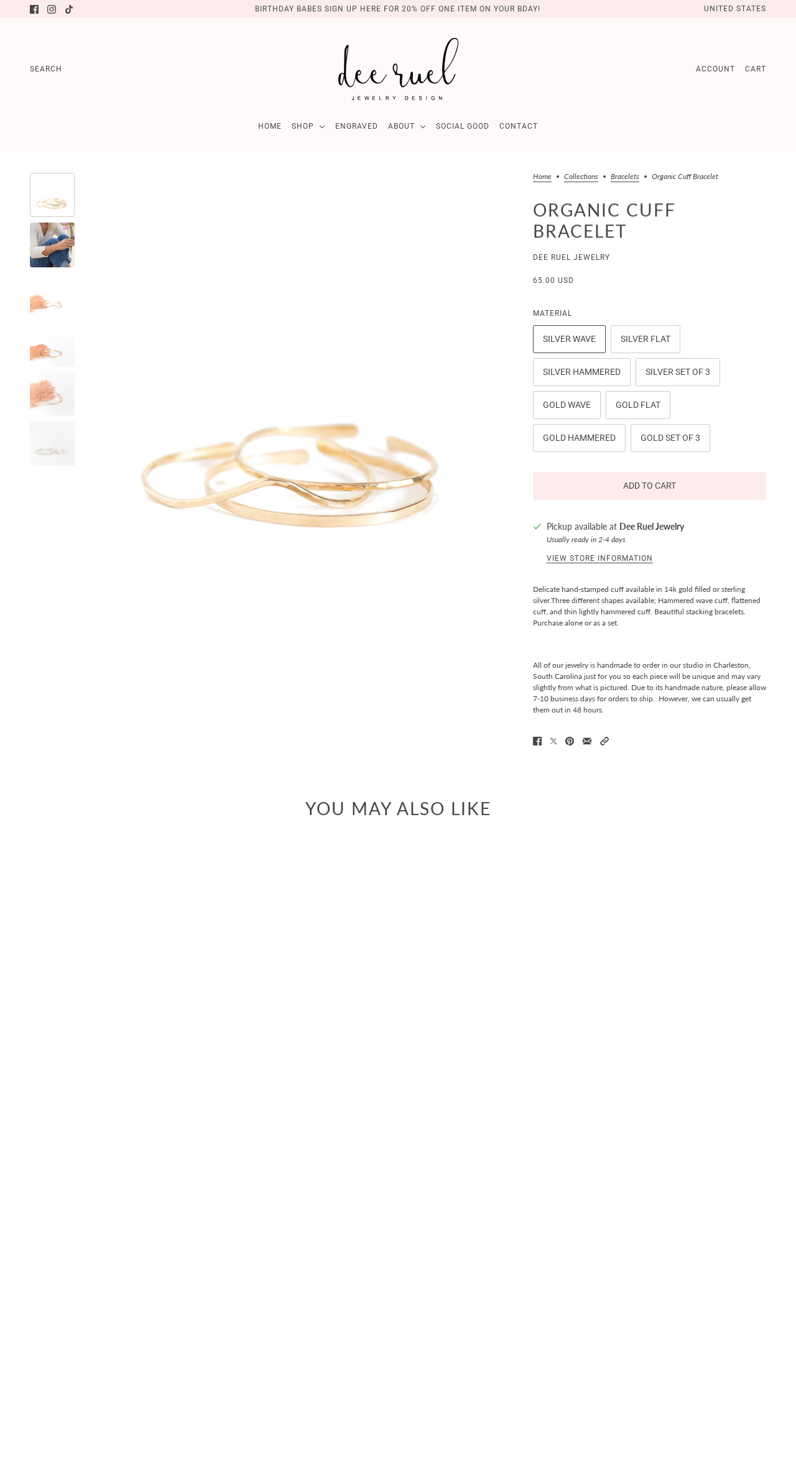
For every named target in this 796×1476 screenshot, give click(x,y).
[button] (604, 741)
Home (542, 177)
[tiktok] (69, 9)
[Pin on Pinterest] (569, 741)
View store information (600, 558)
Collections (581, 177)
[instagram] (51, 9)
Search (46, 69)
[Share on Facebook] (537, 741)
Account (715, 69)
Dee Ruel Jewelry (571, 257)
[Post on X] (553, 741)
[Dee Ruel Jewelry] (398, 69)
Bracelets (625, 177)
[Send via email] (587, 741)
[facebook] (34, 9)
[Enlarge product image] (296, 389)
